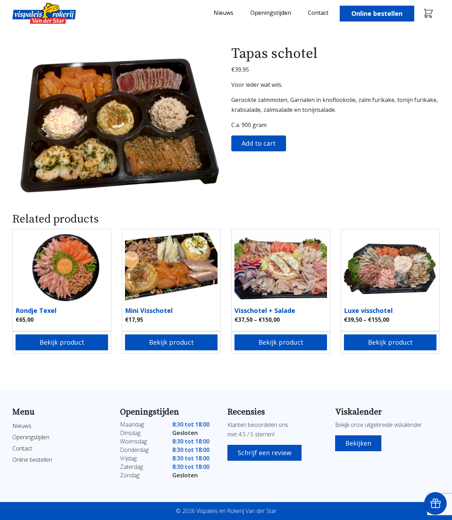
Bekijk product (62, 342)
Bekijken (358, 443)
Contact (318, 13)
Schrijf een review (264, 452)
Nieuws (223, 13)
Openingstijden (270, 13)
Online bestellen (377, 13)
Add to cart (259, 143)
